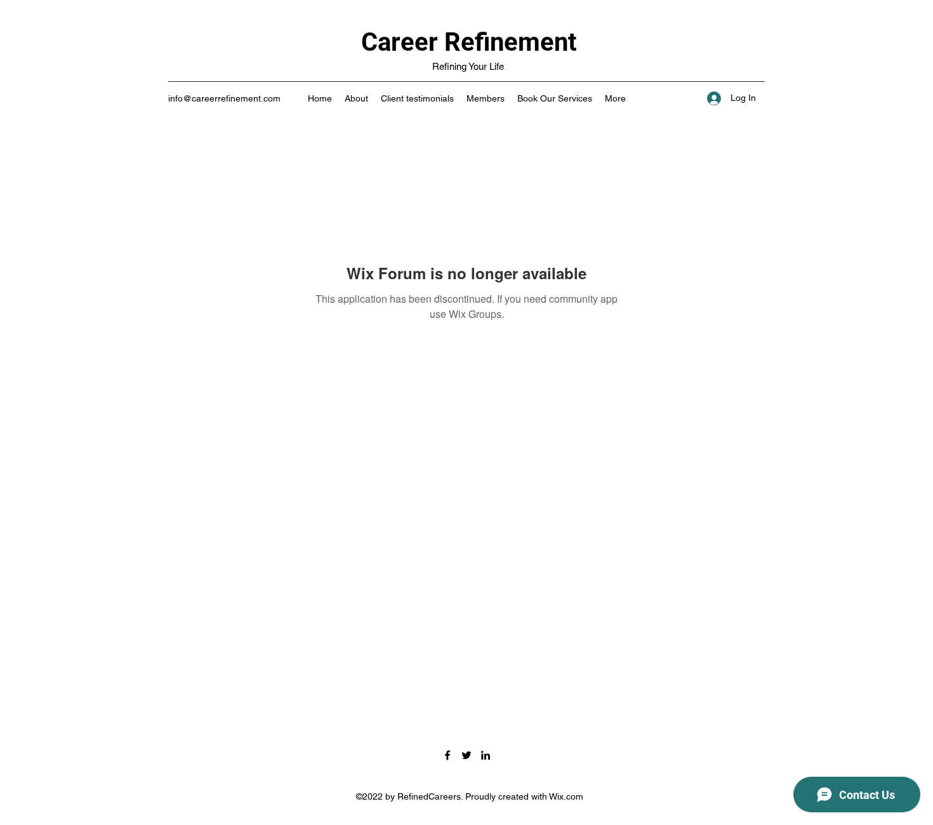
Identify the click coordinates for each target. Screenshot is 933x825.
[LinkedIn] (485, 755)
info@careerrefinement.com (224, 98)
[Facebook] (447, 755)
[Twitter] (466, 755)
